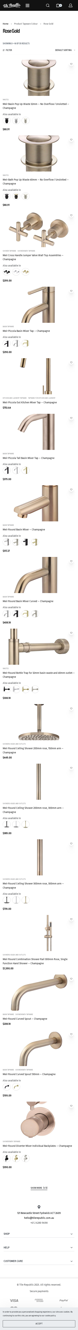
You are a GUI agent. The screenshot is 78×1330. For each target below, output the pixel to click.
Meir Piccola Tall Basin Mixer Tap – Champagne (28, 458)
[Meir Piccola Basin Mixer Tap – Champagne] (39, 305)
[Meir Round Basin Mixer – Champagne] (39, 503)
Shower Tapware (9, 251)
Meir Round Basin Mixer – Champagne (24, 529)
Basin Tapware (8, 326)
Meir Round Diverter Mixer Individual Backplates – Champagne (37, 1145)
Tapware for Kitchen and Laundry (41, 398)
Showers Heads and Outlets (14, 744)
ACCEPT (39, 1323)
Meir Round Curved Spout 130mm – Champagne (29, 1074)
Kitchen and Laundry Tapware (15, 398)
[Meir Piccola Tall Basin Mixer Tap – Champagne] (39, 432)
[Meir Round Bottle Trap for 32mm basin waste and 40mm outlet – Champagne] (39, 647)
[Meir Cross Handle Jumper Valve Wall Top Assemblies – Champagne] (39, 229)
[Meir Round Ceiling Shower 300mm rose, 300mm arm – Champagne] (39, 857)
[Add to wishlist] (71, 64)
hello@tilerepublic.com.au (39, 1218)
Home (5, 23)
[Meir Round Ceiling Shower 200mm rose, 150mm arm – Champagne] (39, 722)
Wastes (6, 100)
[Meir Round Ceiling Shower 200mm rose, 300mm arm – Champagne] (39, 782)
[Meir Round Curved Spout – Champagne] (39, 993)
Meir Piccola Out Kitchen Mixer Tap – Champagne (30, 402)
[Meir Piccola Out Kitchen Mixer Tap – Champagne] (39, 376)
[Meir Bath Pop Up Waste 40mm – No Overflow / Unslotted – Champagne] (39, 153)
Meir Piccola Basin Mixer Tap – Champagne (26, 331)
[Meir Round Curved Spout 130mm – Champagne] (39, 1048)
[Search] (48, 5)
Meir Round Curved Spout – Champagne (25, 1018)
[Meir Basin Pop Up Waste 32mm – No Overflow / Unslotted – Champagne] (39, 78)
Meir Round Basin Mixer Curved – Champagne (28, 601)
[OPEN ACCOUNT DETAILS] (71, 5)
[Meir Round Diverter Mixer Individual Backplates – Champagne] (39, 1120)
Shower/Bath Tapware (26, 251)
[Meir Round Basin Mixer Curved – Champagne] (39, 575)
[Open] (27, 5)
